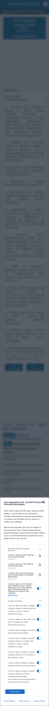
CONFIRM (15, 692)
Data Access (24, 701)
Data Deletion (9, 701)
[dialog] (24, 601)
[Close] (43, 502)
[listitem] (24, 549)
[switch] (39, 555)
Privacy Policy (39, 701)
